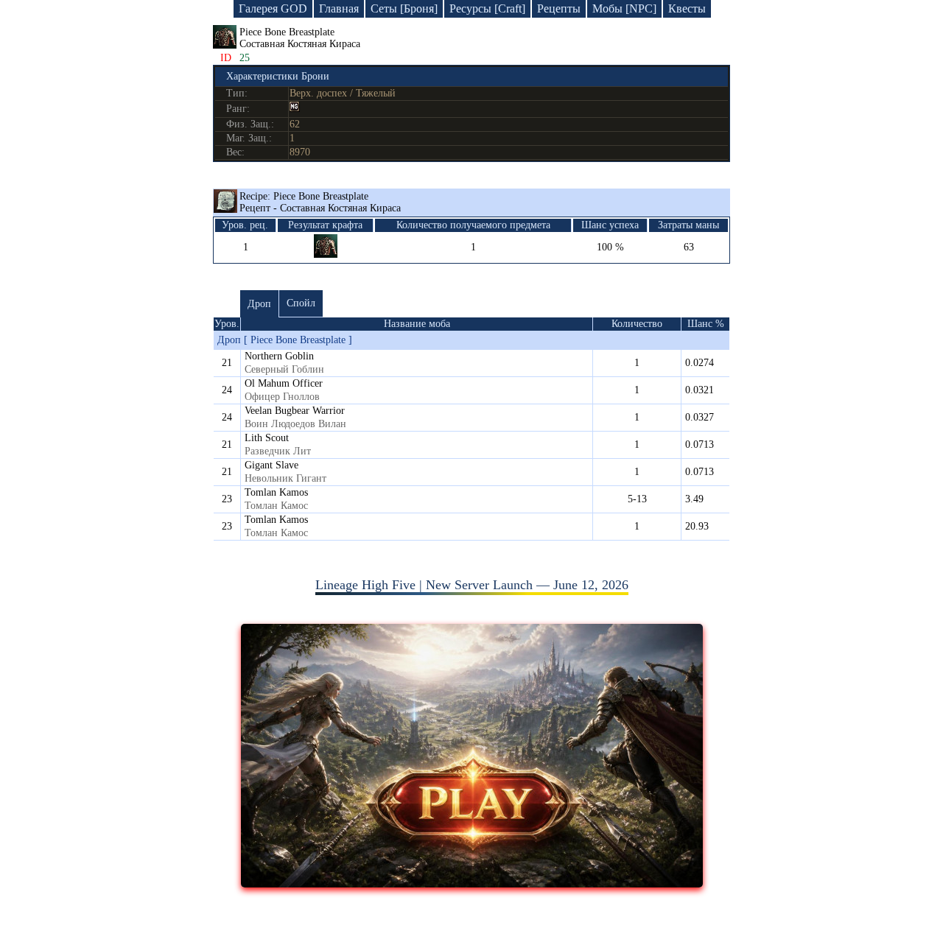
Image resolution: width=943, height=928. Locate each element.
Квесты (687, 8)
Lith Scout (267, 437)
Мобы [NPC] (624, 8)
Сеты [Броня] (404, 8)
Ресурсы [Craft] (487, 8)
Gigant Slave (271, 465)
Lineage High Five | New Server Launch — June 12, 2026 (471, 584)
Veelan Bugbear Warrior (295, 410)
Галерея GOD (273, 8)
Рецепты (559, 8)
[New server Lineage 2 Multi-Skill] (472, 883)
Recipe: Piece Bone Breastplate (320, 202)
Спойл (301, 303)
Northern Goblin (279, 356)
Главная (339, 8)
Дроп (259, 303)
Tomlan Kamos (276, 492)
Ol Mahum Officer (284, 383)
